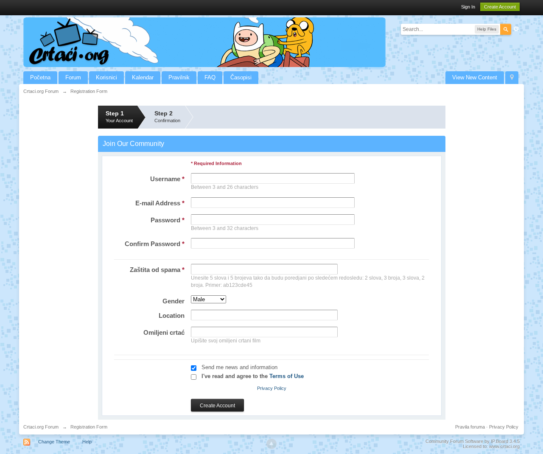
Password (168, 220)
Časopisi (241, 77)
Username (167, 178)
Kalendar (143, 77)
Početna (40, 77)
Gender (173, 301)
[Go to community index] (204, 42)
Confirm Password (155, 243)
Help (87, 441)
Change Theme (54, 441)
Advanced (516, 28)
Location (172, 315)
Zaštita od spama (157, 269)
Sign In (468, 6)
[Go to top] (271, 444)
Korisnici (106, 77)
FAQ (210, 77)
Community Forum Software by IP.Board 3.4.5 (472, 441)
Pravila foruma (470, 426)
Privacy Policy (271, 388)
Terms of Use (286, 376)
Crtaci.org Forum (41, 426)
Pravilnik (179, 77)
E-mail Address (160, 203)
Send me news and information (239, 367)
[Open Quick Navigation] (511, 77)
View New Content (474, 77)
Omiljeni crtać (164, 332)
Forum (73, 77)
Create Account (500, 6)
